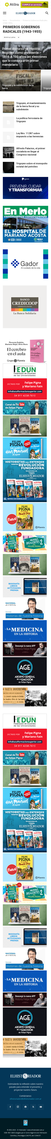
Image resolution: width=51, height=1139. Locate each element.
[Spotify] (25, 1107)
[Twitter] (33, 1107)
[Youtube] (41, 1107)
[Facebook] (10, 1107)
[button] (4, 13)
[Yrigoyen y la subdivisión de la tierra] (20, 82)
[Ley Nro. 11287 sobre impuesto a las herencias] (8, 137)
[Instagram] (18, 1107)
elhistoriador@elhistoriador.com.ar (25, 1098)
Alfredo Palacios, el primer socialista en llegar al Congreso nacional (30, 151)
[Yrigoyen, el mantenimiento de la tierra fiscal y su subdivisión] (8, 107)
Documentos (15, 20)
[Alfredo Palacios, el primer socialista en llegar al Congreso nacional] (8, 152)
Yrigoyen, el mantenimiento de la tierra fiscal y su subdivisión (31, 106)
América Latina (9, 37)
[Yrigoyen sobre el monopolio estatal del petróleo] (8, 167)
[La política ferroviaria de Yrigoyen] (8, 122)
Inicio (5, 20)
